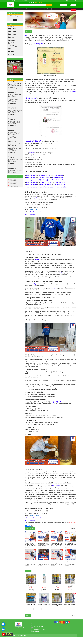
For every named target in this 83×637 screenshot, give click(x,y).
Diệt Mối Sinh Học (11, 40)
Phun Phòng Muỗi (10, 45)
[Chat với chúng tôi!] (3, 624)
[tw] (57, 622)
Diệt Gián (9, 48)
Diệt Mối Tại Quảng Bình (12, 33)
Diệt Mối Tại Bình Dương (12, 36)
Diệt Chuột (9, 43)
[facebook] (55, 622)
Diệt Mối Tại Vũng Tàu (11, 34)
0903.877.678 (38, 2)
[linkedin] (67, 622)
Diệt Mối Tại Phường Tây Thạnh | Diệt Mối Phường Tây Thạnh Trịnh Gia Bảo (70, 563)
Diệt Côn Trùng (10, 51)
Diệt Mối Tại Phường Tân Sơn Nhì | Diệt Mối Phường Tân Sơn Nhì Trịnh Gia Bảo (56, 563)
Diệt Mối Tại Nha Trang (12, 28)
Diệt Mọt (9, 49)
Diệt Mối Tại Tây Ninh (11, 29)
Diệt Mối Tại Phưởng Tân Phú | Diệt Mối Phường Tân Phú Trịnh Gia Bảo (70, 544)
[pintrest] (64, 622)
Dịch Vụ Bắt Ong (10, 54)
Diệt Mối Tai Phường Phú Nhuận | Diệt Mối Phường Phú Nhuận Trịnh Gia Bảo (56, 544)
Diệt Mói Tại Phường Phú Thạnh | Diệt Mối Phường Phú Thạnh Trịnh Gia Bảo (30, 563)
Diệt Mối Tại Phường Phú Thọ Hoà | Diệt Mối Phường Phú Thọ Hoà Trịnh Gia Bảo (43, 563)
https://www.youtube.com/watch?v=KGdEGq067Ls (47, 254)
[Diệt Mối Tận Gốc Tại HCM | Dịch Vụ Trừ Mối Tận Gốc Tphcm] (10, 5)
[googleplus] (60, 622)
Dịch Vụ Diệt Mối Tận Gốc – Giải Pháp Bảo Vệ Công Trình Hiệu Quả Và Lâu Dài (30, 544)
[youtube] (69, 622)
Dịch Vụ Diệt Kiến (10, 42)
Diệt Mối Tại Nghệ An (11, 31)
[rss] (62, 622)
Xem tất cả (73, 528)
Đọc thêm (30, 535)
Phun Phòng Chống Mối (12, 46)
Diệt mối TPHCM (10, 26)
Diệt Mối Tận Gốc (10, 37)
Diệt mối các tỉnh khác (11, 39)
